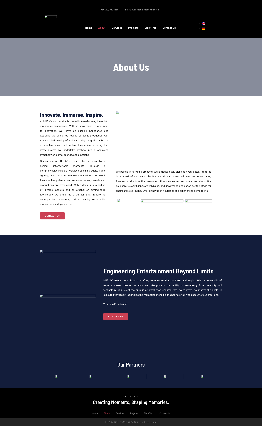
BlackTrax (150, 27)
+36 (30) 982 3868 (109, 9)
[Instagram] (205, 4)
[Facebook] (196, 4)
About (102, 27)
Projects (133, 27)
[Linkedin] (214, 4)
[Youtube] (214, 13)
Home (88, 27)
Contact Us (169, 27)
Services (117, 27)
